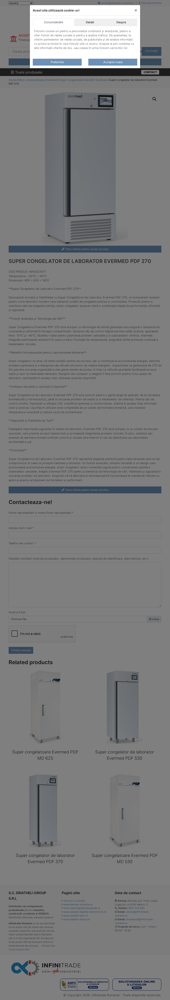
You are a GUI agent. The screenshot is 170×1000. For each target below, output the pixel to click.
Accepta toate (112, 62)
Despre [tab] (121, 22)
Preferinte (57, 62)
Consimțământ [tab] (53, 22)
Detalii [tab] (90, 22)
